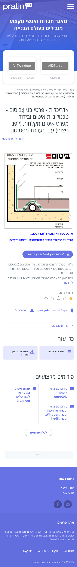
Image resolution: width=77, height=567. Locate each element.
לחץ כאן (68, 282)
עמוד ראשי (67, 488)
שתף (40, 310)
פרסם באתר (42, 551)
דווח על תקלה (21, 310)
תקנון (55, 551)
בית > (71, 90)
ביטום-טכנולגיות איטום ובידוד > (30, 90)
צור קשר (27, 551)
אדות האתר (67, 551)
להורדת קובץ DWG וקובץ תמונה (46, 254)
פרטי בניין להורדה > (57, 90)
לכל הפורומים (38, 432)
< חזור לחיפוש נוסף (61, 326)
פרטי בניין (68, 492)
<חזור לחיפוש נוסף (13, 139)
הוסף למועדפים (60, 310)
